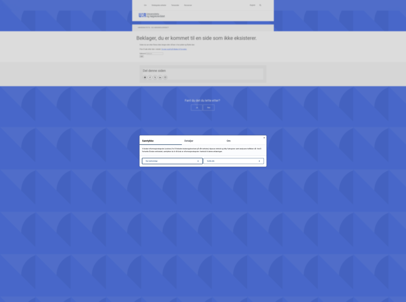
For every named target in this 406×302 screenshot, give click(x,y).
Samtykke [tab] (148, 140)
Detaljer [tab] (188, 140)
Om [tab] (228, 140)
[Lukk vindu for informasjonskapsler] (264, 137)
